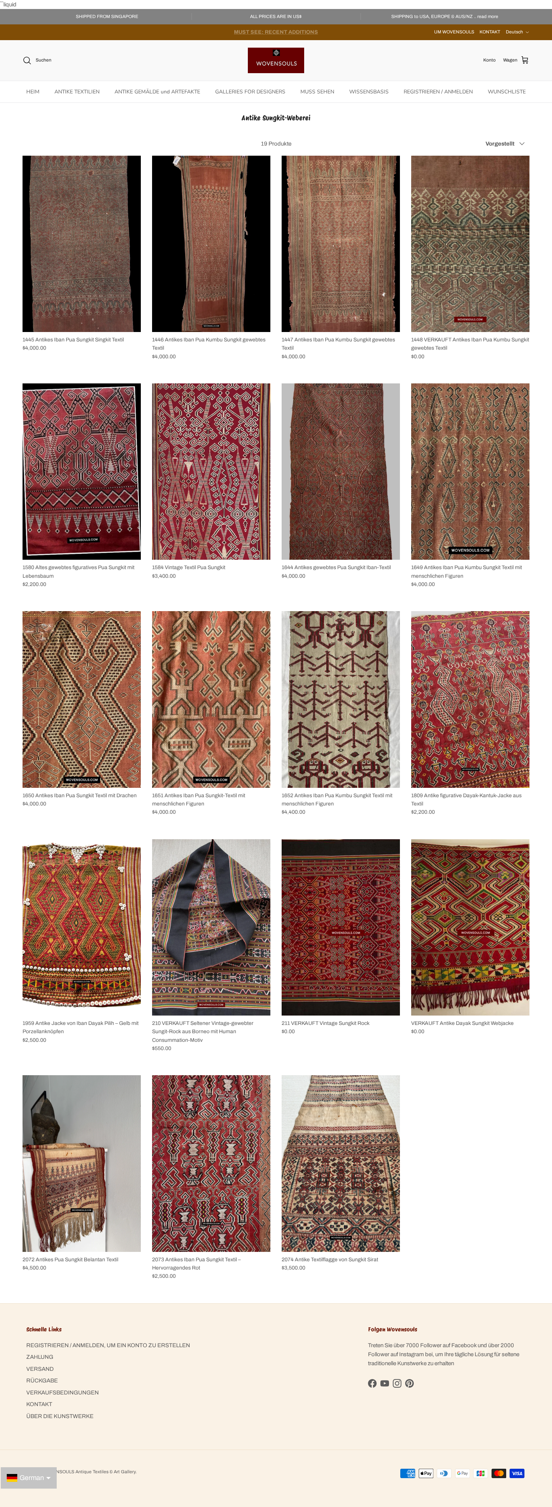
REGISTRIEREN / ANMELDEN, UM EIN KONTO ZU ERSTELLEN (108, 1345)
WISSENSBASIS (369, 91)
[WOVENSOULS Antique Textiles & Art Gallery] (276, 60)
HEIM (32, 91)
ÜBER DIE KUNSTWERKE (60, 1416)
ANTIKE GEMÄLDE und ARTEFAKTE (157, 91)
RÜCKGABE (42, 1381)
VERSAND (40, 1369)
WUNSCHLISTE (507, 91)
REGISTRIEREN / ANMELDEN (438, 91)
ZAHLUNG (39, 1357)
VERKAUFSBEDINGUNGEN (62, 1393)
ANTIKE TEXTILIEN (77, 91)
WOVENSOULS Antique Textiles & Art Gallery (89, 1471)
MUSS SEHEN (317, 91)
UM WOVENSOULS (454, 32)
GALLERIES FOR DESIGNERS (250, 91)
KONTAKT (490, 32)
